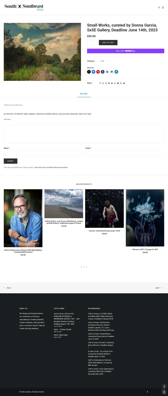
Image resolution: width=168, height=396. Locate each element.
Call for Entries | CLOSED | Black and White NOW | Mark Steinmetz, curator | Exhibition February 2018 (100, 316)
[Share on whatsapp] (114, 83)
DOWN (164, 392)
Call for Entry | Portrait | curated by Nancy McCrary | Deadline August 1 (101, 345)
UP (164, 386)
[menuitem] (159, 7)
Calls (102, 61)
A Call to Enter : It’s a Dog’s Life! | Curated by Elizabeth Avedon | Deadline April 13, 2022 (100, 354)
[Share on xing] (120, 83)
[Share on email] (123, 83)
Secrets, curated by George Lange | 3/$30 (104, 231)
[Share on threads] (106, 83)
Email (88, 148)
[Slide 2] (84, 267)
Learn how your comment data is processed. (51, 167)
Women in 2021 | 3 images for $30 (145, 249)
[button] (159, 7)
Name (7, 148)
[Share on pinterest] (109, 83)
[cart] (162, 7)
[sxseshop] (24, 7)
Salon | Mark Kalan (61, 335)
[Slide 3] (86, 267)
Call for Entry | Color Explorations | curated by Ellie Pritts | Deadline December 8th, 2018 (101, 371)
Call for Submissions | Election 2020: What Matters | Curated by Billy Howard (23, 251)
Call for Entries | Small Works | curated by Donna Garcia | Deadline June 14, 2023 (101, 336)
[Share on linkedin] (112, 83)
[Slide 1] (81, 267)
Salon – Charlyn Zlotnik (62, 329)
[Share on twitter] (103, 83)
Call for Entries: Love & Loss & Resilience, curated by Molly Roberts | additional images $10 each (64, 222)
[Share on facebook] (100, 83)
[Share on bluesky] (117, 83)
